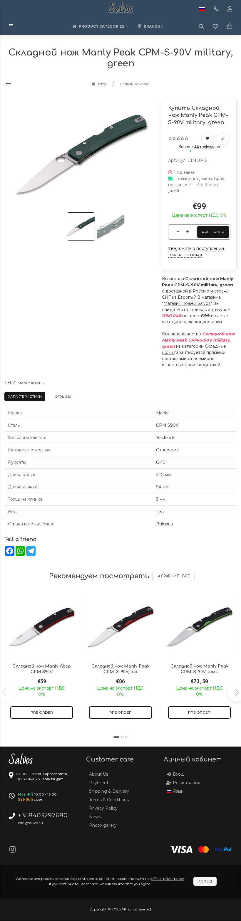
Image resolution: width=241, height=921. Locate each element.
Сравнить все (175, 576)
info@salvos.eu (30, 823)
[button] (116, 737)
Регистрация (186, 782)
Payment (98, 782)
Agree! (205, 881)
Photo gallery (103, 825)
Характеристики (25, 396)
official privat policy (167, 878)
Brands (152, 26)
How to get (52, 779)
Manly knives (30, 383)
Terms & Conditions (109, 799)
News (95, 816)
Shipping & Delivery (109, 791)
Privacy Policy (103, 808)
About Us (98, 774)
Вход (178, 774)
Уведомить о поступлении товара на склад (196, 251)
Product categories (101, 26)
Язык (178, 791)
